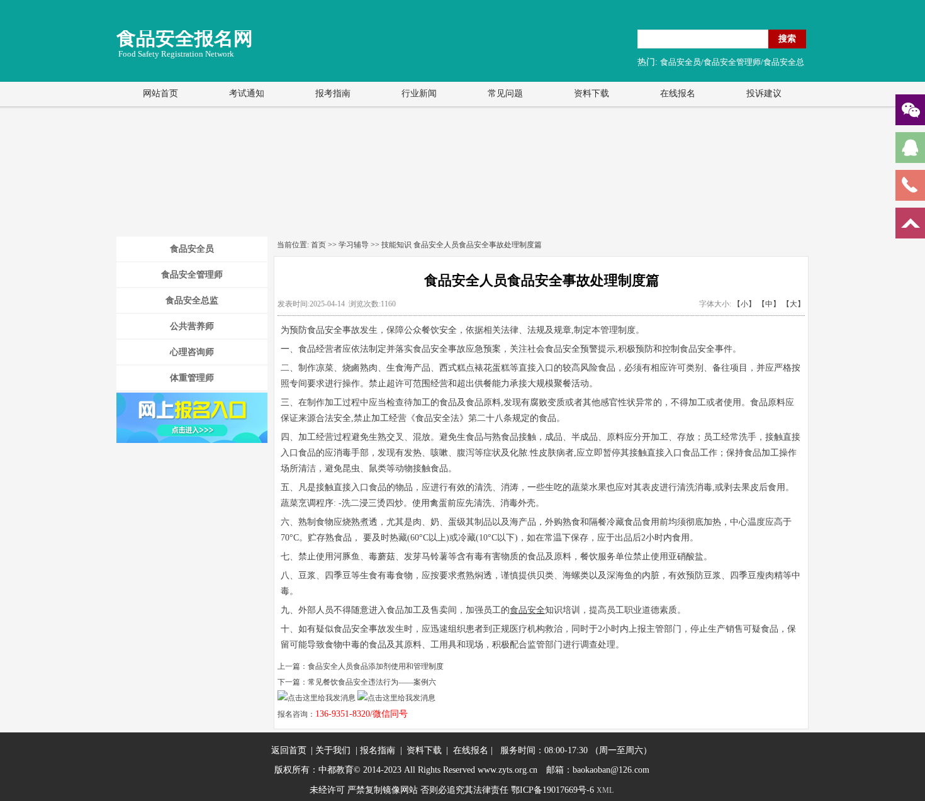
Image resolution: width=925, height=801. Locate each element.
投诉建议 (764, 93)
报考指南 (332, 93)
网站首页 (160, 93)
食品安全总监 (191, 300)
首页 (318, 244)
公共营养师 (192, 326)
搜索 (787, 38)
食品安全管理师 (192, 274)
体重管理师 (192, 378)
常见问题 (505, 93)
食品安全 (527, 610)
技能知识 (396, 244)
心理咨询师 (192, 352)
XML (605, 790)
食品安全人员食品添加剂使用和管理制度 (376, 666)
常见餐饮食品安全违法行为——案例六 (372, 682)
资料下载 (591, 93)
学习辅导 (354, 244)
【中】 (769, 304)
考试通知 (246, 93)
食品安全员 (192, 249)
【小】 (744, 304)
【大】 (793, 304)
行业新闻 (419, 93)
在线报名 (677, 93)
